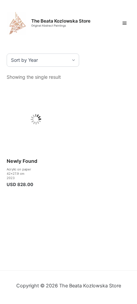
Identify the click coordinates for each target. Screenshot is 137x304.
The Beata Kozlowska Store (60, 21)
